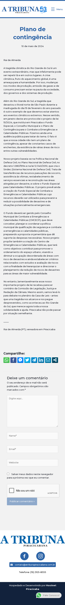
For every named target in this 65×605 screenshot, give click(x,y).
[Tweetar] (27, 360)
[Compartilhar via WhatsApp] (6, 360)
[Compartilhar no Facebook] (13, 360)
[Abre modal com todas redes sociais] (55, 360)
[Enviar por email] (48, 360)
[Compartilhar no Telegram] (34, 360)
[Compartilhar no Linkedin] (41, 360)
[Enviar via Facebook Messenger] (20, 360)
